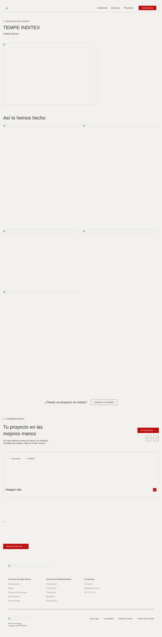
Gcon (19, 623)
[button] (148, 438)
